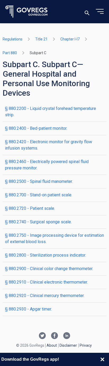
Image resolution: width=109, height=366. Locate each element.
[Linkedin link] (66, 336)
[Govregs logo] (26, 12)
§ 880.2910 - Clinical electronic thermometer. (46, 282)
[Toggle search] (87, 11)
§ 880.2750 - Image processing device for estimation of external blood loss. (54, 238)
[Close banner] (102, 359)
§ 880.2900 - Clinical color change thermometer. (49, 268)
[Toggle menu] (100, 11)
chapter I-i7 (70, 39)
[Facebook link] (54, 336)
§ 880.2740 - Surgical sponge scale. (38, 221)
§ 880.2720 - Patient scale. (30, 208)
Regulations (12, 39)
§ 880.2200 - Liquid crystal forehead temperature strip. (50, 111)
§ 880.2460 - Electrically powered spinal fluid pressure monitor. (47, 164)
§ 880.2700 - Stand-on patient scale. (38, 194)
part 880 (10, 53)
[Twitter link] (42, 336)
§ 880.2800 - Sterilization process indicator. (45, 255)
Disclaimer (68, 345)
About (52, 345)
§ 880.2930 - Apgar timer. (28, 309)
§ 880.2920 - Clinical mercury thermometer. (44, 295)
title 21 (41, 39)
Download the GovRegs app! (30, 359)
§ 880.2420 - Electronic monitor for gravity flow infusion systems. (48, 145)
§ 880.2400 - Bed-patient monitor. (36, 128)
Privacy (86, 345)
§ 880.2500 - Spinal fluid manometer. (39, 181)
